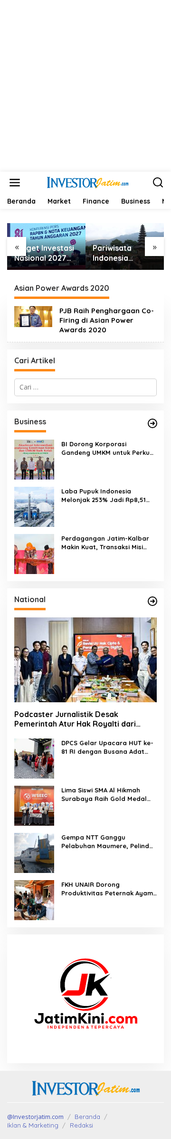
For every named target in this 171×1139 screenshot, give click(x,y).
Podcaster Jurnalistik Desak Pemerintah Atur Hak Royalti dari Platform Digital (75, 719)
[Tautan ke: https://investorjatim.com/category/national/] (152, 601)
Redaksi (81, 1125)
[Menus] (14, 183)
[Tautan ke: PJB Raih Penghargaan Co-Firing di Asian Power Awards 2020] (33, 315)
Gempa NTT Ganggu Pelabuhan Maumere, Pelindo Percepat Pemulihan (107, 841)
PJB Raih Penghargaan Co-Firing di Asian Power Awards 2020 (106, 320)
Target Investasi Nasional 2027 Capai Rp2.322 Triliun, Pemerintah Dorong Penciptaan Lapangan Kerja (44, 253)
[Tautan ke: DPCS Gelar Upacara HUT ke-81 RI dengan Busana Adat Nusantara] (34, 757)
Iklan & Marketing (32, 1125)
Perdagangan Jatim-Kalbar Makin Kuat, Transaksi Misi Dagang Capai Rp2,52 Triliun (105, 542)
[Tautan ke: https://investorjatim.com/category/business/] (152, 423)
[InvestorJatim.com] (87, 181)
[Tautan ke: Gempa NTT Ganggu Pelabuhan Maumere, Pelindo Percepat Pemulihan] (34, 852)
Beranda (87, 1116)
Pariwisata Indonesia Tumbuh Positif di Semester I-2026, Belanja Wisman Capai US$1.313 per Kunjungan (124, 253)
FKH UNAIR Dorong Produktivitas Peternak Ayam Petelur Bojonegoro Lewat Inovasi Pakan (107, 889)
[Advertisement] (85, 86)
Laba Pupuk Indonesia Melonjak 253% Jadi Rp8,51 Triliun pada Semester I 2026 (106, 495)
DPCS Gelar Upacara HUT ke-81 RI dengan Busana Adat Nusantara (107, 747)
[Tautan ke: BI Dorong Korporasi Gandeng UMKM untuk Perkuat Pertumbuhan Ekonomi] (34, 458)
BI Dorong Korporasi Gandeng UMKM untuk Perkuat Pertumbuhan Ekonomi (109, 448)
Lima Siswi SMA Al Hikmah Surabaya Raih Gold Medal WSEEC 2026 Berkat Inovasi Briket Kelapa (104, 794)
